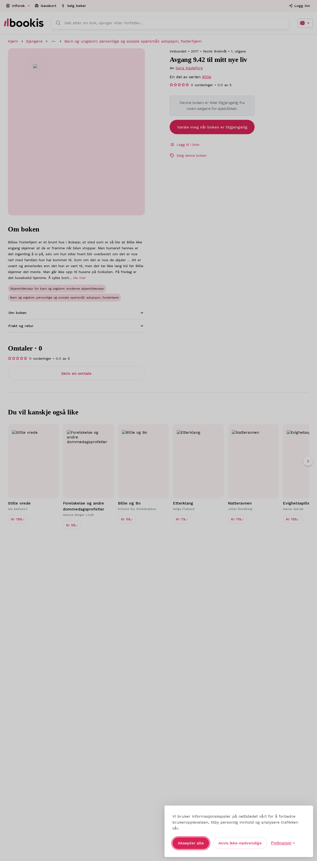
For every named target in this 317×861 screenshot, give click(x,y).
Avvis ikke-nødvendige (240, 843)
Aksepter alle (191, 843)
